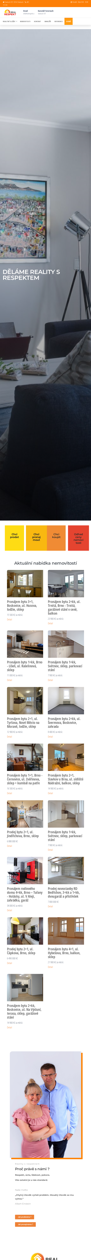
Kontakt (37, 21)
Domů (68, 21)
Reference (59, 21)
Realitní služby (9, 21)
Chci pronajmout (36, 537)
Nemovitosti (25, 21)
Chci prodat (14, 536)
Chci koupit (56, 536)
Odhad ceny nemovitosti (78, 538)
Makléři (48, 21)
